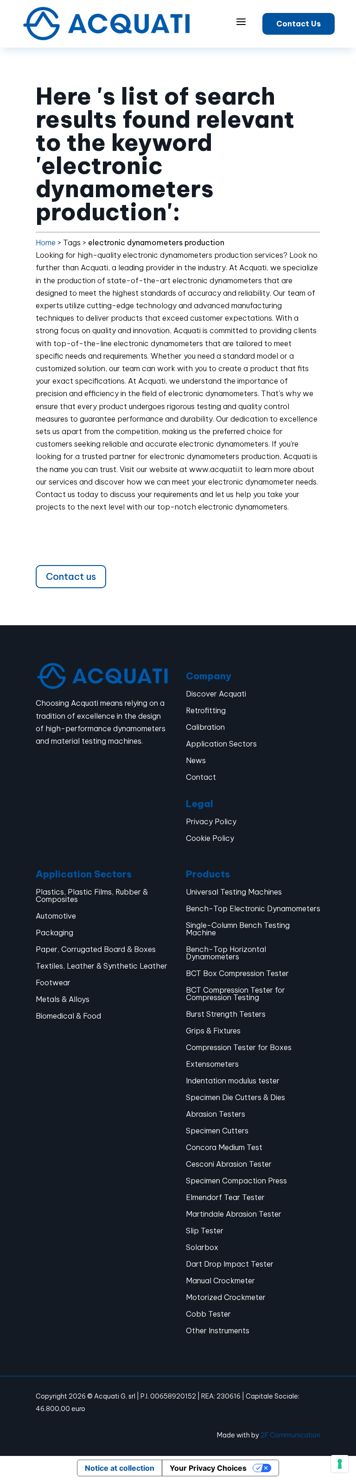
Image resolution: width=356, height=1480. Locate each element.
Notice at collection (119, 1468)
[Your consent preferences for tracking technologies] (340, 1464)
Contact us (71, 576)
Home (46, 242)
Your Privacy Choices (208, 1468)
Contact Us (298, 23)
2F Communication (290, 1435)
